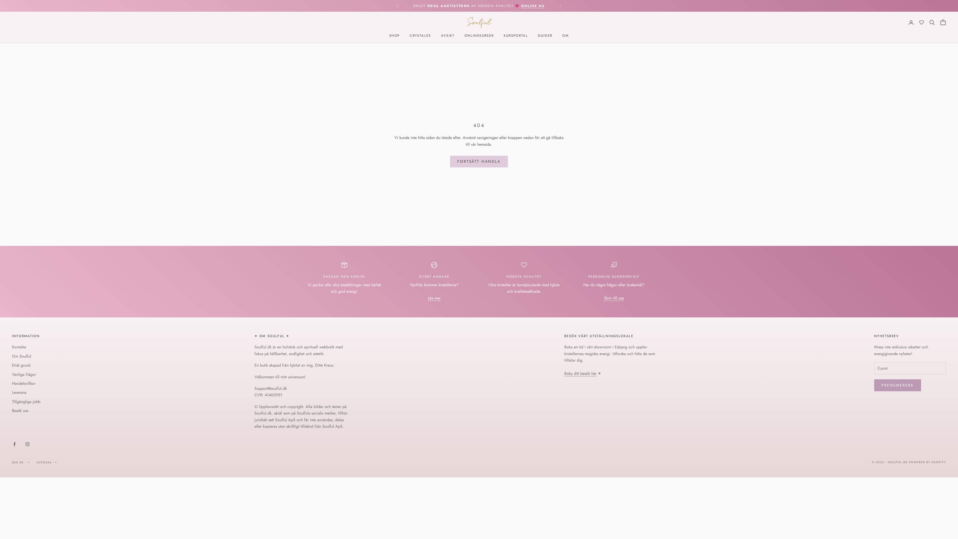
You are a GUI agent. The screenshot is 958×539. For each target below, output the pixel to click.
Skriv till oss (614, 298)
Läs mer (434, 298)
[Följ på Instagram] (27, 444)
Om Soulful (21, 356)
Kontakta (19, 347)
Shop (394, 35)
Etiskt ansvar (434, 276)
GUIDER (545, 35)
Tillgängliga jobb (26, 401)
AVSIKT (448, 35)
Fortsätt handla (479, 161)
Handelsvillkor (23, 383)
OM (565, 35)
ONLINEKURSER (479, 35)
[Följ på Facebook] (14, 444)
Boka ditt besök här (580, 373)
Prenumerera (897, 385)
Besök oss (20, 410)
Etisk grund (21, 365)
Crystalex (420, 35)
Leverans (19, 392)
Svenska (44, 462)
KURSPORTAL (516, 35)
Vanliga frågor (24, 374)
